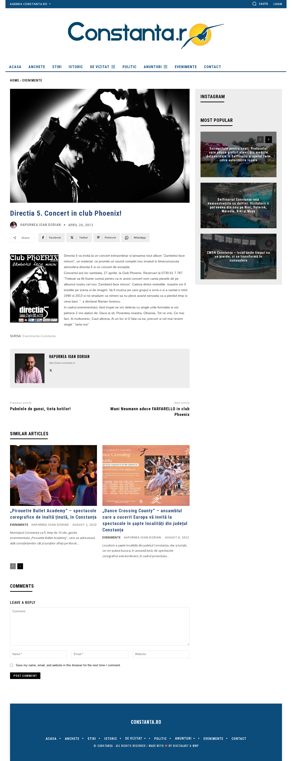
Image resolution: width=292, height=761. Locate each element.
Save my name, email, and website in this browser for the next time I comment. (68, 665)
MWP (196, 746)
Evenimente (32, 80)
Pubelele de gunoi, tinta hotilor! (40, 408)
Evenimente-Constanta (39, 336)
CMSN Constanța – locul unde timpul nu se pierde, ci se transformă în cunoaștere (238, 256)
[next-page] (20, 566)
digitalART (181, 746)
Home (14, 80)
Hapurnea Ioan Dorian (40, 225)
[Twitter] (50, 370)
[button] (260, 3)
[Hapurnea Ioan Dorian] (14, 225)
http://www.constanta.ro (62, 362)
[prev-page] (13, 566)
